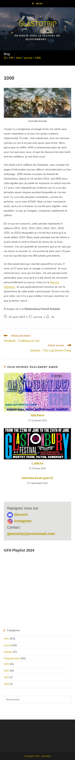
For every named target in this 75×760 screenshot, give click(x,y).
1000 (38, 57)
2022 (6, 670)
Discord (20, 515)
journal (38, 316)
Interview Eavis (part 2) (37, 478)
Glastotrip (37, 23)
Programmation (12, 658)
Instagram (22, 521)
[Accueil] (5, 57)
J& (52, 316)
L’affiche (37, 463)
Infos (6, 638)
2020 (6, 664)
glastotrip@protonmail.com (31, 534)
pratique (8, 651)
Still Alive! (37, 415)
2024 (6, 684)
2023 (6, 677)
